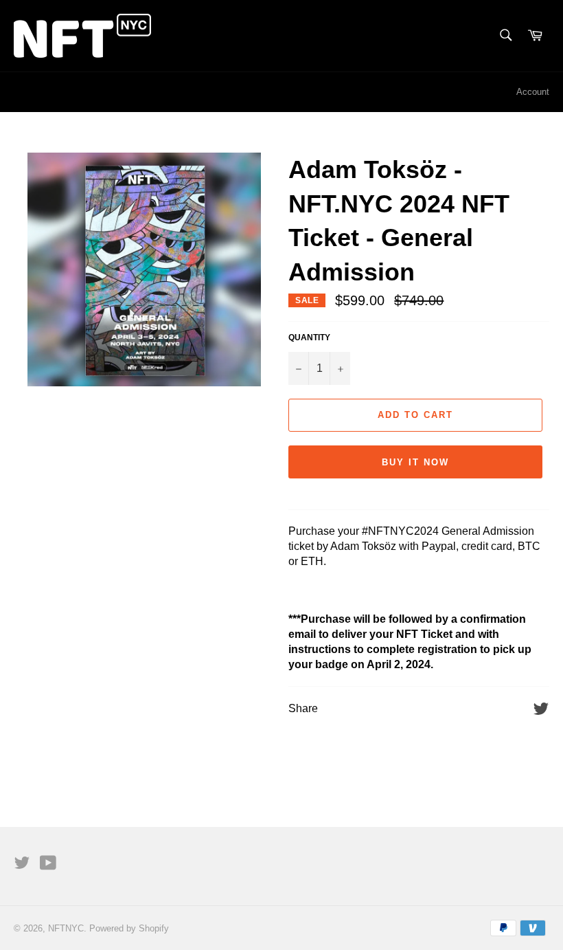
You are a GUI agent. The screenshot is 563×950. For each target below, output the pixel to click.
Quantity (309, 337)
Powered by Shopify (129, 928)
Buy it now (415, 462)
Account (532, 92)
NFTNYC (66, 928)
